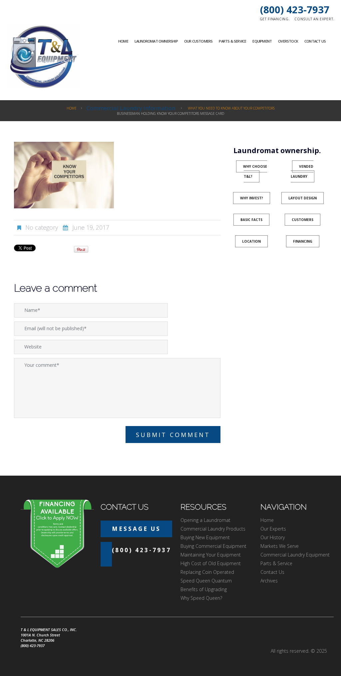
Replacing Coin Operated (207, 572)
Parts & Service (232, 41)
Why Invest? (251, 198)
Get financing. (275, 19)
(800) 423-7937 (294, 9)
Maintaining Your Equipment (210, 555)
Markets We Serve (279, 546)
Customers (302, 219)
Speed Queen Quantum (206, 580)
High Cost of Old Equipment (210, 563)
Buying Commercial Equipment (213, 546)
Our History (272, 537)
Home (123, 41)
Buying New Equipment (205, 537)
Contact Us (315, 41)
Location (251, 241)
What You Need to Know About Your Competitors (231, 108)
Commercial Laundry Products (212, 529)
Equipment (262, 41)
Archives (269, 580)
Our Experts (273, 529)
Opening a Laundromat (205, 520)
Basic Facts (251, 219)
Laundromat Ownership (156, 41)
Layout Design (302, 198)
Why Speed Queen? (201, 598)
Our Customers (198, 41)
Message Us (136, 529)
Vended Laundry (302, 171)
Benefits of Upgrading (203, 589)
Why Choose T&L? (255, 171)
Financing (302, 241)
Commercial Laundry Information (131, 108)
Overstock (288, 41)
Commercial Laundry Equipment (295, 555)
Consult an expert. (314, 19)
